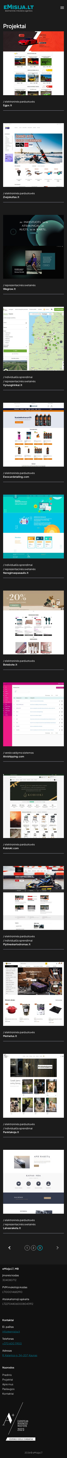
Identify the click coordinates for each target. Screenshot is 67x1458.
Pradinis (7, 1374)
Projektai (7, 1379)
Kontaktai (8, 1393)
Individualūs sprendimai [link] (19, 377)
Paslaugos (8, 1389)
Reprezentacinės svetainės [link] (20, 285)
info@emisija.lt (11, 1331)
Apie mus (7, 1384)
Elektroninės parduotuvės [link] (20, 101)
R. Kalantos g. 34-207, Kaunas (19, 1355)
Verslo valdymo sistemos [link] (19, 752)
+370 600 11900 (12, 1343)
